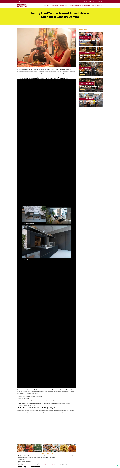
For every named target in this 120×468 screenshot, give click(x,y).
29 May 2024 (56, 20)
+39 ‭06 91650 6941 (99, 1)
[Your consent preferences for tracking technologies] (117, 465)
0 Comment (64, 20)
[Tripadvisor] (23, 1)
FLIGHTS (93, 5)
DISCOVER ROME (63, 5)
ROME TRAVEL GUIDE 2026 (75, 5)
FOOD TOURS (46, 5)
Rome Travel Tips (86, 5)
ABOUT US (99, 5)
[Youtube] (19, 1)
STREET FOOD (55, 5)
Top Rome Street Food (30, 463)
